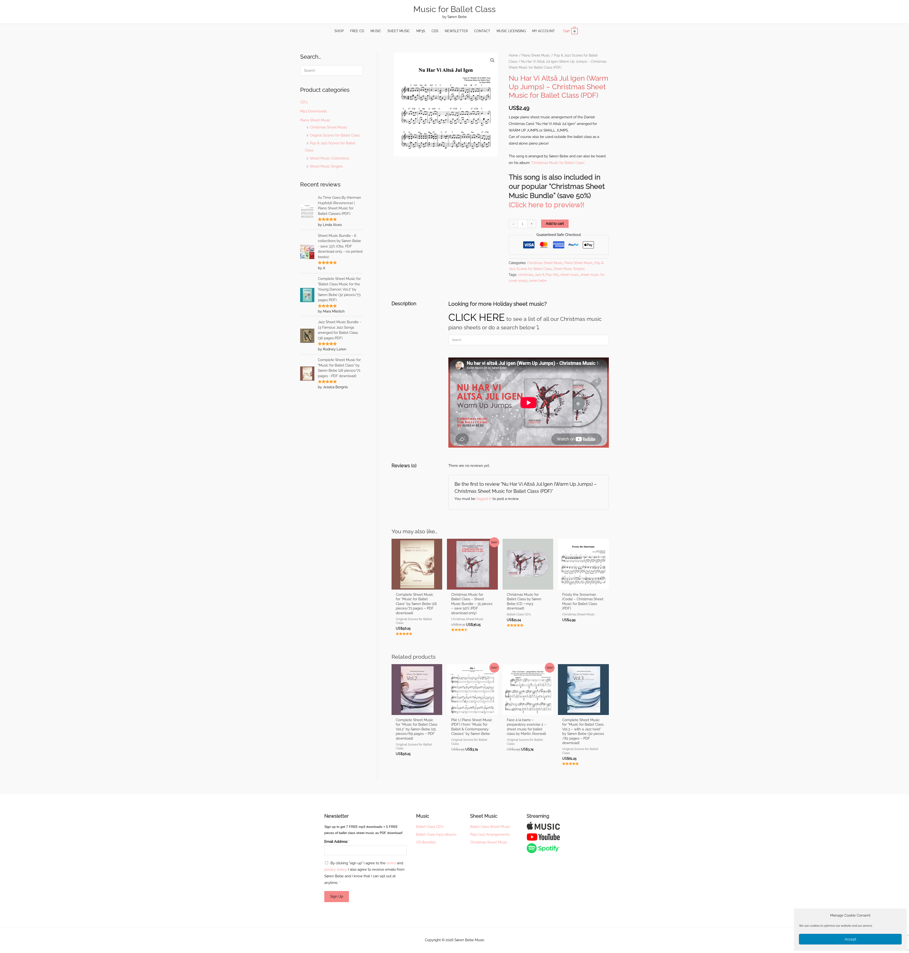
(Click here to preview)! (546, 205)
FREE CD (357, 31)
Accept (850, 939)
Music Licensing (511, 31)
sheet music (569, 275)
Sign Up (336, 896)
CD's (303, 102)
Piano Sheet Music (315, 120)
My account (543, 31)
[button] (492, 60)
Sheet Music (399, 31)
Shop (339, 31)
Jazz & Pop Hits (547, 275)
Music (375, 31)
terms (391, 863)
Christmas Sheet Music (328, 127)
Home (513, 55)
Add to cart (555, 223)
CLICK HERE (476, 317)
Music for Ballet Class (454, 9)
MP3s (420, 31)
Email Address (337, 841)
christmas (525, 275)
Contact (482, 31)
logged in (484, 499)
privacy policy (335, 869)
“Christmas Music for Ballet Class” (558, 163)
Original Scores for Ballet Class (335, 135)
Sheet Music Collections (329, 158)
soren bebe (538, 280)
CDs (435, 31)
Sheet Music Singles (326, 166)
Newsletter (456, 31)
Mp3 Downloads (313, 111)
